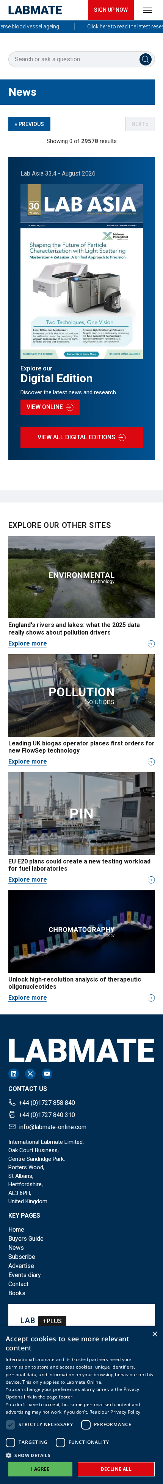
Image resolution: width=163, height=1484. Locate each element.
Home (16, 1229)
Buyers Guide (26, 1238)
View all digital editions (76, 437)
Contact (18, 1284)
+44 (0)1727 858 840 (47, 1102)
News (16, 1247)
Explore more (27, 643)
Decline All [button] (116, 1469)
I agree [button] (40, 1469)
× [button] (154, 1334)
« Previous (29, 124)
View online (45, 407)
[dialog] (81, 1405)
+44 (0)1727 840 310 (47, 1114)
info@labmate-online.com (52, 1127)
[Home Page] (35, 10)
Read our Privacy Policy (115, 1412)
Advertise (21, 1265)
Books (16, 1293)
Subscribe (21, 1256)
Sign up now (111, 10)
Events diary (24, 1275)
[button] (81, 1455)
